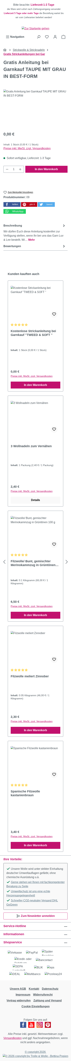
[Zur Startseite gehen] (35, 28)
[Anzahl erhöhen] (20, 169)
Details (35, 500)
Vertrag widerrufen (19, 1000)
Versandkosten (12, 1038)
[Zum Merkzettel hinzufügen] (54, 314)
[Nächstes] (66, 561)
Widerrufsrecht (43, 994)
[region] (35, 11)
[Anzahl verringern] (7, 169)
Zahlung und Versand (47, 1000)
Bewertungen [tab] (12, 246)
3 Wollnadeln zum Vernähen (31, 446)
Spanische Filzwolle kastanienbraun (25, 793)
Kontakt (34, 988)
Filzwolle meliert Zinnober (30, 676)
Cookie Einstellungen (36, 1006)
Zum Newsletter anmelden (37, 915)
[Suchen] (38, 36)
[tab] (34, 232)
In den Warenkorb (46, 169)
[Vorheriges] (4, 561)
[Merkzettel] (47, 36)
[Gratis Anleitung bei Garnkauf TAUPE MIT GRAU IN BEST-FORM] (35, 108)
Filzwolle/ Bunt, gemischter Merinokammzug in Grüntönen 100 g (33, 563)
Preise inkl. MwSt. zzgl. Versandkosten (27, 148)
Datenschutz (50, 988)
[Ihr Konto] (55, 36)
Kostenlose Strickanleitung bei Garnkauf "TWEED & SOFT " (33, 333)
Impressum (23, 994)
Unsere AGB (18, 988)
